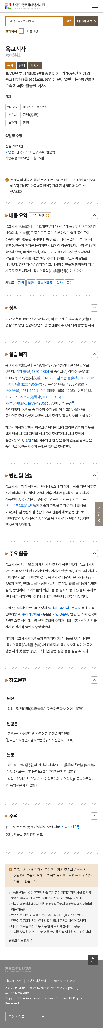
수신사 (64, 608)
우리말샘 (68, 827)
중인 (69, 283)
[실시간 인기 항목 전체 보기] (21, 31)
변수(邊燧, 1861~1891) (21, 391)
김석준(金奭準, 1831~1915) (76, 378)
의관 (60, 283)
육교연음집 (45, 283)
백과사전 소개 (13, 981)
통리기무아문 (31, 614)
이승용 (9, 152)
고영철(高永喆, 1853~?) (24, 384)
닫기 (94, 215)
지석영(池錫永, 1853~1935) (25, 403)
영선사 (52, 608)
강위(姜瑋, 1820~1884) (33, 371)
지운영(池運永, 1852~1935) (40, 397)
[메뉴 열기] (95, 6)
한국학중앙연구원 (18, 969)
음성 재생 (38, 215)
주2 (80, 408)
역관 (31, 283)
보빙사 (75, 608)
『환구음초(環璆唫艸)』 (20, 505)
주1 (74, 402)
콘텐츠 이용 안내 (19, 940)
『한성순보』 (62, 614)
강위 (21, 283)
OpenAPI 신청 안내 (63, 981)
